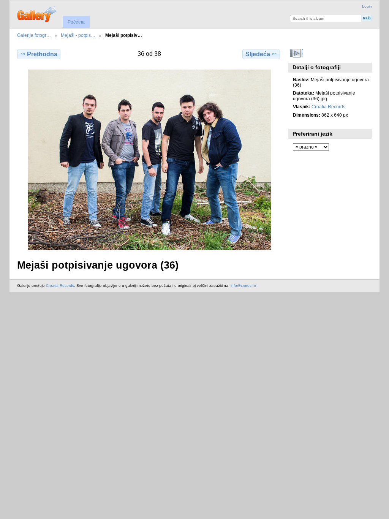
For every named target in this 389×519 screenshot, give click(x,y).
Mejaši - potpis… (78, 35)
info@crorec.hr (243, 285)
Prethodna (42, 54)
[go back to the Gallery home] (37, 13)
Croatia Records (328, 106)
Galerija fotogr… (34, 35)
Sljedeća (257, 54)
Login (367, 6)
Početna (76, 22)
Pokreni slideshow (297, 53)
